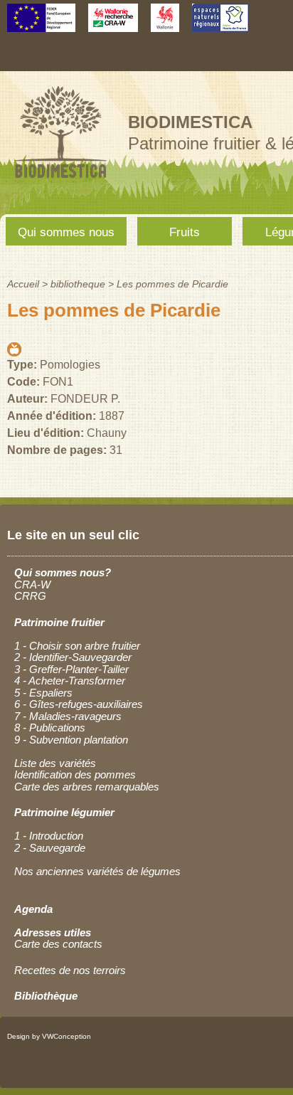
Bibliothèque (46, 996)
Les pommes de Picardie (172, 284)
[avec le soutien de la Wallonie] (165, 25)
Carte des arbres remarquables (86, 787)
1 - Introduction (48, 836)
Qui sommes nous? (62, 572)
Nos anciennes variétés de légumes (97, 871)
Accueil (23, 284)
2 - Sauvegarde (49, 848)
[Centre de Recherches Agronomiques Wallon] (113, 25)
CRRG (30, 596)
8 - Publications (49, 727)
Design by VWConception (49, 1036)
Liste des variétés (55, 763)
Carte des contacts (58, 944)
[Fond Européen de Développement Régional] (41, 25)
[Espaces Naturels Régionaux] (220, 25)
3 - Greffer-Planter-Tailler (71, 669)
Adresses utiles (52, 932)
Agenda (33, 909)
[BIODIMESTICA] (60, 180)
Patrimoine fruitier (59, 622)
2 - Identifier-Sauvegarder (73, 657)
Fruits (184, 232)
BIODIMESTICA (190, 122)
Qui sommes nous (66, 232)
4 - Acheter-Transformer (69, 681)
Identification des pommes (75, 774)
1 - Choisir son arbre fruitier (77, 646)
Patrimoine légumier (64, 812)
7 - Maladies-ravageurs (68, 716)
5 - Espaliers (43, 693)
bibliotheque (77, 284)
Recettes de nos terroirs (70, 970)
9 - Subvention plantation (71, 740)
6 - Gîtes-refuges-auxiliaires (78, 704)
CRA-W (32, 584)
